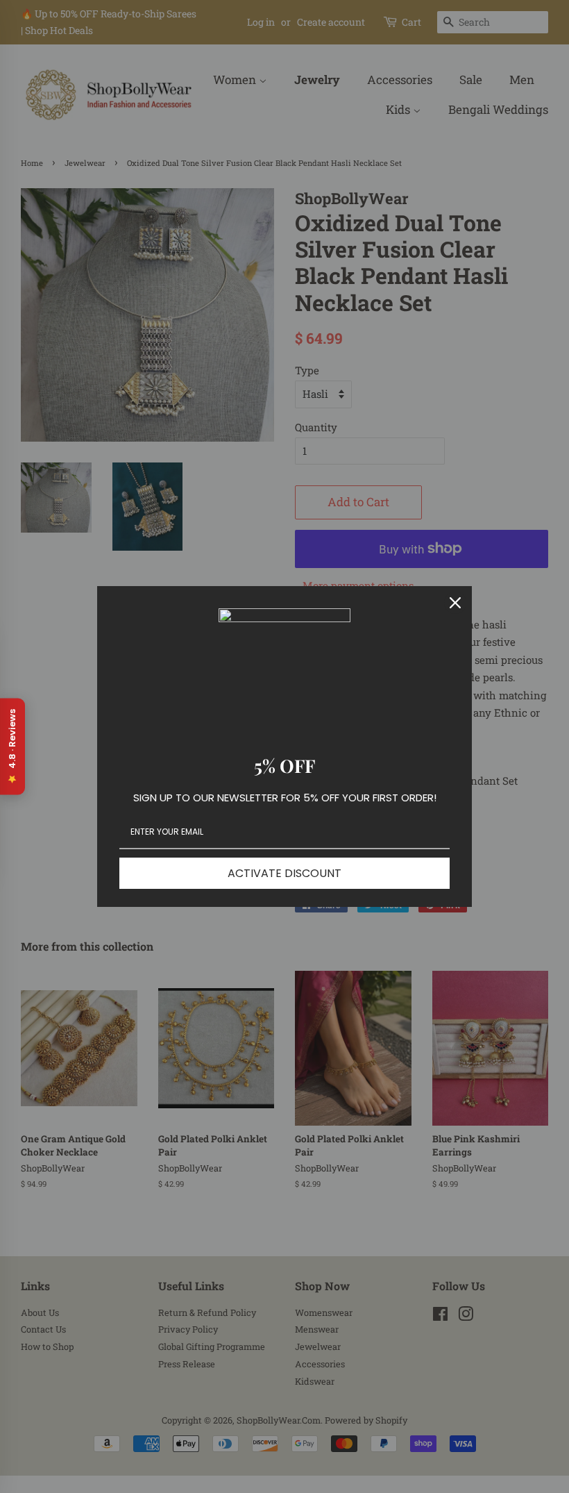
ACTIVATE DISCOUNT (284, 873)
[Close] (455, 602)
